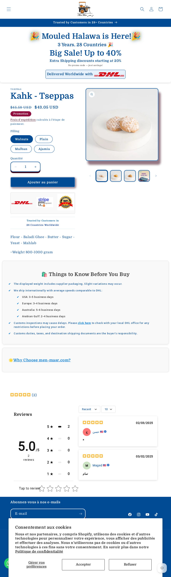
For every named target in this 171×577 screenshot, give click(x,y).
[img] (20, 395)
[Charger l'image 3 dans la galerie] (130, 176)
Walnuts (21, 139)
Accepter (83, 564)
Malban (21, 149)
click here (84, 323)
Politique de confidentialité (39, 551)
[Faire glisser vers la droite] (156, 175)
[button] (8, 9)
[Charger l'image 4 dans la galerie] (144, 176)
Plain (44, 139)
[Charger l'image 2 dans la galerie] (116, 176)
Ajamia (44, 149)
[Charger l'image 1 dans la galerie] (102, 176)
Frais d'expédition (23, 119)
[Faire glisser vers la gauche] (90, 175)
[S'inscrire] (80, 514)
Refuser (130, 564)
